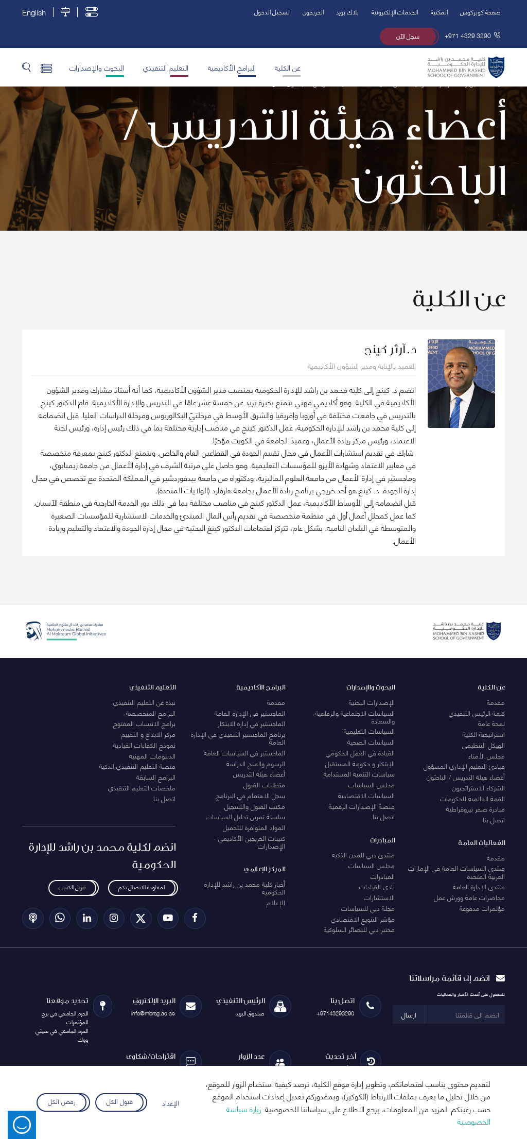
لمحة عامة (491, 723)
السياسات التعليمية (369, 730)
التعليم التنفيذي (165, 67)
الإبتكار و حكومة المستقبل (360, 763)
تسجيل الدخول (272, 12)
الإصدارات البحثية (372, 702)
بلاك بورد (347, 12)
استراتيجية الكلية (484, 734)
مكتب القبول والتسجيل (254, 806)
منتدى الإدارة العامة (479, 886)
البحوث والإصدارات (96, 67)
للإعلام (276, 902)
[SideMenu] (46, 67)
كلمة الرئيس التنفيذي (477, 712)
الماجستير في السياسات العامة (244, 752)
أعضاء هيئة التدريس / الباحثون (466, 776)
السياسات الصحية (371, 741)
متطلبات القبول (264, 784)
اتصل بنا (494, 819)
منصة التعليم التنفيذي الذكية (137, 766)
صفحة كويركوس (480, 12)
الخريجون (313, 12)
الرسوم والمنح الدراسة (255, 763)
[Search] (26, 67)
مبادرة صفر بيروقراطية (475, 808)
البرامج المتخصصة (150, 712)
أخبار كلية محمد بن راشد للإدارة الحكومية (244, 887)
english (34, 12)
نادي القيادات (377, 886)
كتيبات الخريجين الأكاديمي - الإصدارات (249, 842)
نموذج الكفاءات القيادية (144, 744)
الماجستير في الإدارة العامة (250, 712)
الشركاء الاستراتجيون (478, 787)
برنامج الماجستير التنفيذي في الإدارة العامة (238, 738)
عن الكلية (288, 67)
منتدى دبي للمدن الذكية (363, 854)
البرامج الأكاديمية (232, 67)
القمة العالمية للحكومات (472, 798)
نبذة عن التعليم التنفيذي (144, 702)
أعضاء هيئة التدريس (259, 773)
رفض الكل (62, 1100)
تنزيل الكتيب (72, 887)
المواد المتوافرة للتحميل (254, 827)
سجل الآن (407, 36)
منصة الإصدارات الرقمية (362, 806)
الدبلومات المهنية (152, 755)
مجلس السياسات (371, 784)
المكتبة (439, 12)
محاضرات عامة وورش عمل (469, 897)
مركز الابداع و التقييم (148, 734)
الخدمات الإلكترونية (395, 12)
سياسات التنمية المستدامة (359, 773)
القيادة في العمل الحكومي (360, 752)
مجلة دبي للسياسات (368, 908)
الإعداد (170, 1102)
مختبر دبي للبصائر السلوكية (359, 929)
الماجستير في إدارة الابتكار (251, 723)
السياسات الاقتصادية (366, 795)
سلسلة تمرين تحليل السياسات (245, 816)
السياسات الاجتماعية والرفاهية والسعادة (355, 716)
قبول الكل (120, 1100)
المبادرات (383, 876)
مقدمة (496, 702)
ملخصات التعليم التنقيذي (141, 787)
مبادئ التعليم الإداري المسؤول (464, 766)
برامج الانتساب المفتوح (144, 723)
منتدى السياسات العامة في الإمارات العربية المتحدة (456, 871)
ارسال (408, 1014)
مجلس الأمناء (486, 755)
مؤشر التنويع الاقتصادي (363, 918)
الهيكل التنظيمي (483, 744)
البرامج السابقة (155, 776)
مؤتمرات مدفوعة (482, 908)
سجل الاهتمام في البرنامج (250, 795)
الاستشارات (379, 897)
